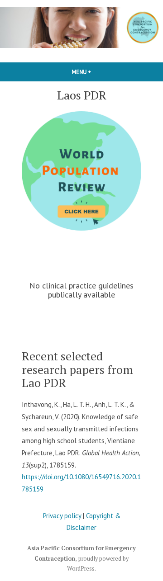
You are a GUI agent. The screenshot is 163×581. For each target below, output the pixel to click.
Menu (97, 72)
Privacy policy (62, 515)
